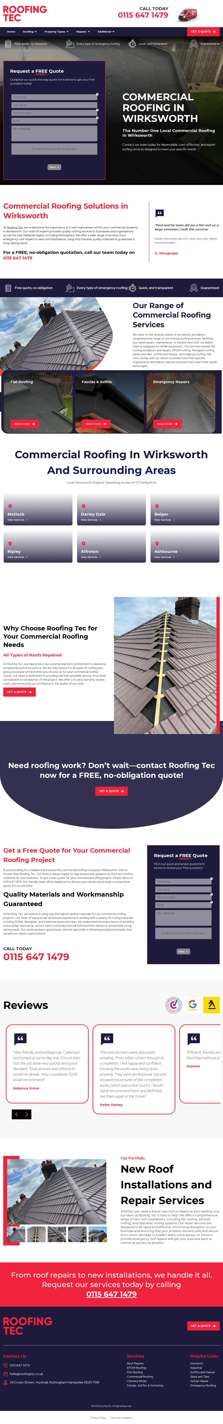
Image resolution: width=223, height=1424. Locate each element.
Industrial (196, 1368)
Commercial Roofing (140, 1376)
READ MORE (22, 423)
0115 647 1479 (143, 14)
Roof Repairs (135, 1363)
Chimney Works (137, 1381)
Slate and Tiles (199, 1376)
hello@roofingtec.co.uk (26, 1374)
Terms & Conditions (122, 1417)
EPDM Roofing (136, 1368)
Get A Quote (201, 31)
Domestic (196, 1363)
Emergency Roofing (203, 1385)
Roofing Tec (15, 227)
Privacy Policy (98, 1417)
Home (11, 31)
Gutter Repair (199, 1381)
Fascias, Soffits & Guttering (145, 1385)
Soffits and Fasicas (202, 1372)
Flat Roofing (135, 1372)
